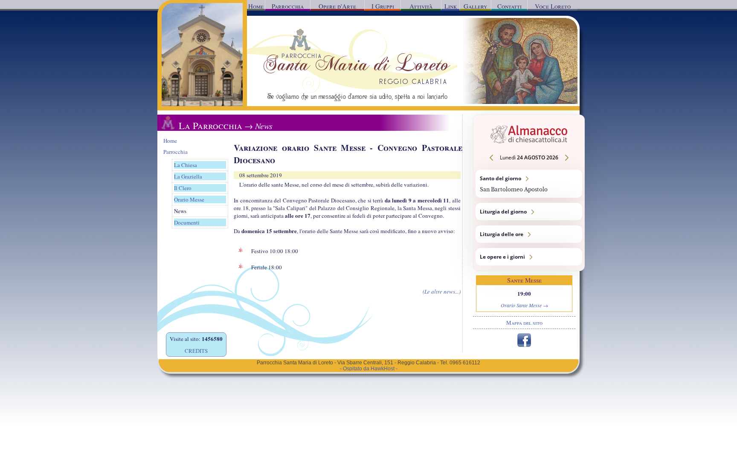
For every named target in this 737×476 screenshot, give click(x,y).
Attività (420, 6)
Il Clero (183, 188)
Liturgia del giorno (529, 211)
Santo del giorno (529, 184)
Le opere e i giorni (529, 256)
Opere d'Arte (337, 6)
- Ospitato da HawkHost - (369, 369)
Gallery (475, 6)
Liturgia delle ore (529, 234)
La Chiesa (185, 165)
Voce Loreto (553, 6)
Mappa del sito (524, 322)
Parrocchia (288, 6)
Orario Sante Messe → (524, 305)
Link (450, 6)
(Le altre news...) (442, 291)
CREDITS (196, 351)
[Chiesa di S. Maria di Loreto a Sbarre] (202, 104)
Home (256, 6)
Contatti (509, 6)
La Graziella (188, 176)
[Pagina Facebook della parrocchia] (524, 345)
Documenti (187, 222)
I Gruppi (382, 6)
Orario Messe (189, 199)
